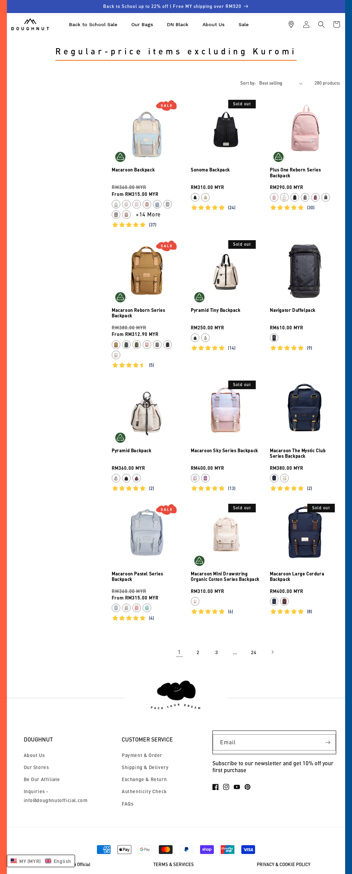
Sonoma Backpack (210, 169)
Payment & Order (142, 755)
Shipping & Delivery (145, 767)
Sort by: (248, 83)
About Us (34, 755)
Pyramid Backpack (132, 450)
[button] (321, 24)
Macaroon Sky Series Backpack (224, 450)
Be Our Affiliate (42, 779)
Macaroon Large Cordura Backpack (297, 576)
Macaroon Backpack (133, 169)
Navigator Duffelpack (293, 310)
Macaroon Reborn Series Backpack (138, 313)
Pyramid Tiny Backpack (216, 310)
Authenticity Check (144, 791)
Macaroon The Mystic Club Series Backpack (298, 453)
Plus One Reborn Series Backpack (295, 172)
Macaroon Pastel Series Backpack (137, 576)
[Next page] (272, 652)
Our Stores (36, 767)
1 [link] (179, 652)
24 (253, 652)
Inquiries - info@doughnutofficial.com (56, 795)
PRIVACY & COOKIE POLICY (283, 864)
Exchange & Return (144, 779)
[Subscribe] (328, 742)
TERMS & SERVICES (173, 864)
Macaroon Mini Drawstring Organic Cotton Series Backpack (225, 576)
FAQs (127, 804)
